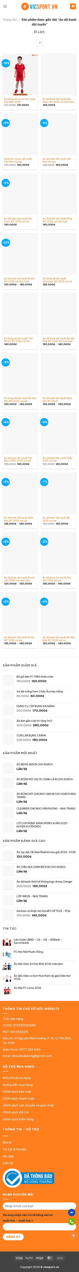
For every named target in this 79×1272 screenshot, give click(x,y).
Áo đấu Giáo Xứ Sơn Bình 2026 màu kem (38, 964)
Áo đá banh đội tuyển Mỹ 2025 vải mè (56, 519)
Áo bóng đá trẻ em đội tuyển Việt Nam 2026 (19, 100)
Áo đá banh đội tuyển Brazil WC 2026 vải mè (19, 639)
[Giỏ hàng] (73, 6)
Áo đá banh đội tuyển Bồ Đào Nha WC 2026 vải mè (59, 639)
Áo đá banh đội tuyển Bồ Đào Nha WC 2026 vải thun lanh (59, 340)
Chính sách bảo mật (17, 1091)
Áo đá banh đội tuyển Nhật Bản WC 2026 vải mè (18, 519)
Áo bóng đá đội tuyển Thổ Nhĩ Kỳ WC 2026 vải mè (18, 340)
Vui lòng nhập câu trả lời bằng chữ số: (28, 1215)
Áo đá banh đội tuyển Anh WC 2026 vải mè (57, 579)
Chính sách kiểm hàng (18, 1119)
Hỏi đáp (8, 1156)
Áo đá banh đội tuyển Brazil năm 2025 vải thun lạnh (19, 579)
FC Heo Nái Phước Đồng (28, 951)
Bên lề (7, 1142)
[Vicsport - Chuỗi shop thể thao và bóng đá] (39, 6)
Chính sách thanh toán (19, 1098)
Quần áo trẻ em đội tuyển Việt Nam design (18, 160)
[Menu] (5, 6)
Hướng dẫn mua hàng (18, 1085)
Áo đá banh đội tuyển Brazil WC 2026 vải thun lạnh (19, 280)
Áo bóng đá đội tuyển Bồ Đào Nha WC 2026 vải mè (20, 399)
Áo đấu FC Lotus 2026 (27, 988)
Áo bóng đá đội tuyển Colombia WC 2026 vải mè (57, 280)
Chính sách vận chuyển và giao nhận (28, 1105)
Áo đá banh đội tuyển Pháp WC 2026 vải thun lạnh (57, 220)
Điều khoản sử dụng (16, 1078)
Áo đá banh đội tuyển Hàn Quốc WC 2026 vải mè (18, 220)
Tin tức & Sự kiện (14, 1149)
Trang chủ (10, 19)
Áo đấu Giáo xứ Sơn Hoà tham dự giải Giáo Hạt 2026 (42, 977)
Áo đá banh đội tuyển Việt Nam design (57, 160)
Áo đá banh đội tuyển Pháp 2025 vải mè (57, 459)
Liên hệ (8, 1163)
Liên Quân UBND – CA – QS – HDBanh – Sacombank (38, 941)
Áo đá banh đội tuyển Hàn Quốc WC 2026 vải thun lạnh (58, 100)
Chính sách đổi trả (15, 1112)
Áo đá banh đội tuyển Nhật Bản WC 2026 (57, 399)
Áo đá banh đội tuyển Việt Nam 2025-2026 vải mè (18, 459)
